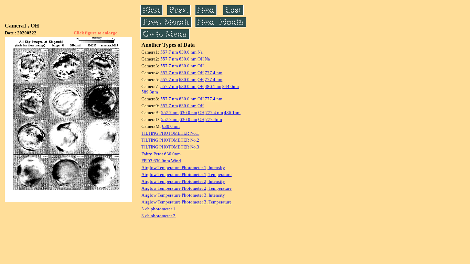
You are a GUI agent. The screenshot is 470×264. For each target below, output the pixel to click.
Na (200, 52)
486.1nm (213, 86)
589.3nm (149, 92)
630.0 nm (187, 52)
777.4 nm (213, 72)
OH (200, 59)
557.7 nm (169, 52)
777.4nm (213, 119)
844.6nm (230, 86)
